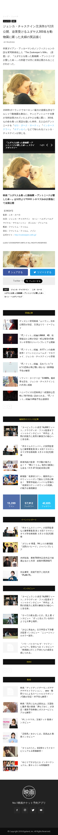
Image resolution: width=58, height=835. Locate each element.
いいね (11, 495)
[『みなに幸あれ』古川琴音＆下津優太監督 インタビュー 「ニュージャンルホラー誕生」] (10, 633)
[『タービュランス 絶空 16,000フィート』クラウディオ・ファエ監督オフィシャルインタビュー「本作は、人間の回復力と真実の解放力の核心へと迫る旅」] (10, 431)
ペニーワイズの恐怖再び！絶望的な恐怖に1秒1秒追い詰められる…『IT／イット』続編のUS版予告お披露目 (37, 395)
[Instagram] (25, 810)
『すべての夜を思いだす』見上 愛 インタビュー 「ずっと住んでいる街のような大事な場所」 (37, 618)
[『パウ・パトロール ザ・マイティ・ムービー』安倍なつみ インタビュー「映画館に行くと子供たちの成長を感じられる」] (10, 647)
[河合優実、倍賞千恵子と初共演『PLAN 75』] (10, 576)
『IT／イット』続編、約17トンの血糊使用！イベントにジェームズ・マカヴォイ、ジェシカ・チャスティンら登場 (37, 353)
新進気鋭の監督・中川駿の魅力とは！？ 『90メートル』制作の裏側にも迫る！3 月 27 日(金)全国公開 (37, 465)
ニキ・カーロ (37, 289)
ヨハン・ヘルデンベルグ (13, 296)
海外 (13, 21)
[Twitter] (33, 810)
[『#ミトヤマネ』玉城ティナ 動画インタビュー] (10, 723)
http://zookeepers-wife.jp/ (25, 235)
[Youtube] (41, 810)
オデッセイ (19, 129)
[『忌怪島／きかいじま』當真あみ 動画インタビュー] (10, 737)
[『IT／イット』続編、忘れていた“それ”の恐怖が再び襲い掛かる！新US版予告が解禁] (10, 367)
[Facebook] (17, 810)
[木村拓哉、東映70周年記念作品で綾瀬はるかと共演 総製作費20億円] (10, 561)
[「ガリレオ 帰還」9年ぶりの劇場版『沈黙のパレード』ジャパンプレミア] (10, 547)
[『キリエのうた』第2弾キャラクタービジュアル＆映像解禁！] (10, 751)
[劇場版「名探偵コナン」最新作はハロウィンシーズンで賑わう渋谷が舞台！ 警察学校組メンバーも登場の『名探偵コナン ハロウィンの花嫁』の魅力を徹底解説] (10, 480)
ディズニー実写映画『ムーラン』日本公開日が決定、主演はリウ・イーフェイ (37, 324)
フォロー (29, 495)
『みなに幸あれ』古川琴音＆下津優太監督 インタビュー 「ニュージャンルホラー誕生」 (37, 632)
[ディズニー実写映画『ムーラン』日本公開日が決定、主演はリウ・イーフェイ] (10, 324)
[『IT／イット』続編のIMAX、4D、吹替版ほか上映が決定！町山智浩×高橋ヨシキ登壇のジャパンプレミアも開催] (10, 339)
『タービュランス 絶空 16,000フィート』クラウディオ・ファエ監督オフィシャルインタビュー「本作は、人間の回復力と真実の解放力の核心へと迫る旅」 (37, 433)
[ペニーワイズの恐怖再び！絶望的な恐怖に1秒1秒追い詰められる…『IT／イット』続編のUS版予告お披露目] (10, 396)
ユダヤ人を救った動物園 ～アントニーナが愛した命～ (24, 293)
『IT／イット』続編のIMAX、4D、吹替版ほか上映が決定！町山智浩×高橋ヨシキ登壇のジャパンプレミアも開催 (37, 338)
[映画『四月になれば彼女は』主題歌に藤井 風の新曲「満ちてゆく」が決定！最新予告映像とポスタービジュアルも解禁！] (10, 707)
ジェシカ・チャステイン (20, 289)
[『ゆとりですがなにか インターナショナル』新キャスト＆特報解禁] (10, 766)
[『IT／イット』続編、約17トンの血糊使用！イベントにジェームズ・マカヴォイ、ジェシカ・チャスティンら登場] (10, 353)
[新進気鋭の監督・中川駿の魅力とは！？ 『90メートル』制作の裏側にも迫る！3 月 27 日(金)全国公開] (10, 466)
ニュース (14, 16)
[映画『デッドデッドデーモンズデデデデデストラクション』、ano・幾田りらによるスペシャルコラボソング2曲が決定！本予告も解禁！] (10, 691)
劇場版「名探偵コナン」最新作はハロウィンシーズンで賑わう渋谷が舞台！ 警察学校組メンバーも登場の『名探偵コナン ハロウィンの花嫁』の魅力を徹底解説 (37, 482)
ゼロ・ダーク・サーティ (26, 125)
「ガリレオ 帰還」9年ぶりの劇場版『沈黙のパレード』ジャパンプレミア (37, 546)
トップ (5, 16)
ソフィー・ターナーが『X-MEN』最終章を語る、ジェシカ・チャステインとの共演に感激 (37, 381)
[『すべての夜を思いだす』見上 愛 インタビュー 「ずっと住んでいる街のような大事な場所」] (10, 619)
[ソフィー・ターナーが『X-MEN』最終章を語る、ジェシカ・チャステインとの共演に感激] (10, 381)
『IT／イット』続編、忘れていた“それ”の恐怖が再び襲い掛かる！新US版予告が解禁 (36, 367)
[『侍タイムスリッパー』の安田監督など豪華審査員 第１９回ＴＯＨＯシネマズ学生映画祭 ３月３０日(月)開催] (10, 450)
